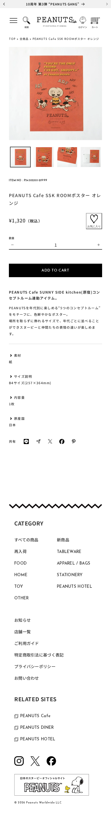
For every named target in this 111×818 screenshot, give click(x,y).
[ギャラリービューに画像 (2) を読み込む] (44, 157)
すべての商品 (26, 540)
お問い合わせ (26, 679)
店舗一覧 (22, 632)
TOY (18, 587)
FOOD (20, 564)
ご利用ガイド (26, 644)
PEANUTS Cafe (35, 716)
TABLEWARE (69, 552)
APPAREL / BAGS (73, 564)
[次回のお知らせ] (107, 4)
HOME (20, 575)
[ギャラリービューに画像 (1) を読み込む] (20, 157)
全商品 (24, 39)
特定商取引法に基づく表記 (39, 656)
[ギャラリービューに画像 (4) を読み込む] (91, 157)
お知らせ (22, 621)
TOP (12, 39)
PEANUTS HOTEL (74, 587)
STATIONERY (69, 575)
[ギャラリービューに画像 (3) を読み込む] (67, 157)
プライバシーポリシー (35, 667)
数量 (12, 238)
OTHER (21, 598)
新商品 (63, 540)
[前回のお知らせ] (4, 4)
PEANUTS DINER (37, 728)
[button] (13, 22)
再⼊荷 (20, 552)
